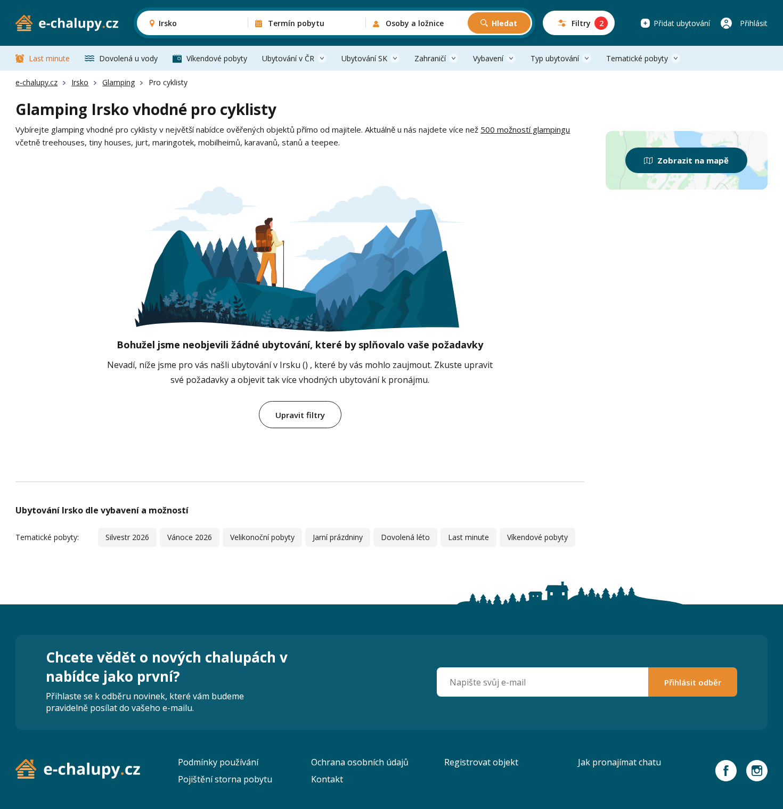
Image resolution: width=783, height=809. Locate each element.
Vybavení (488, 58)
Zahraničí (430, 58)
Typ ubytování (555, 58)
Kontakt (327, 779)
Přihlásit (754, 23)
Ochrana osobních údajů (360, 762)
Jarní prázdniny (338, 537)
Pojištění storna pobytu (225, 779)
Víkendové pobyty (216, 58)
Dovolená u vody (128, 58)
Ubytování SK (364, 58)
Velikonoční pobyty (262, 537)
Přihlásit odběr (692, 682)
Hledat (504, 23)
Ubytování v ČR (288, 58)
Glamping (118, 82)
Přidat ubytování (682, 23)
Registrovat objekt (481, 762)
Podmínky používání (218, 762)
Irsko (79, 82)
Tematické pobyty (637, 58)
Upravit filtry (300, 415)
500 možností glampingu (525, 129)
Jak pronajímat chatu (619, 762)
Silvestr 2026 (127, 537)
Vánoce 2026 (189, 537)
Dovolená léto (405, 537)
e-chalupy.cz (36, 82)
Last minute (49, 58)
